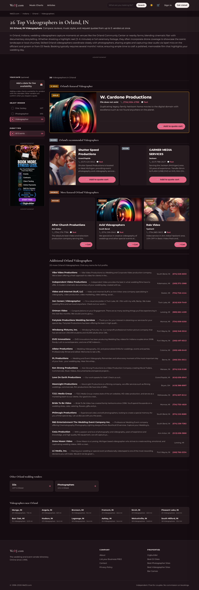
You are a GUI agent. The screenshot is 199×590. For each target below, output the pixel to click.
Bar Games (152, 571)
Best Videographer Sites (158, 567)
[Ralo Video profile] (166, 209)
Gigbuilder (152, 555)
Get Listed (182, 5)
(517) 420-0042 (88, 162)
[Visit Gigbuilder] (27, 175)
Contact (103, 563)
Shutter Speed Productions (88, 152)
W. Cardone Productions (126, 97)
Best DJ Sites (153, 559)
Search (141, 5)
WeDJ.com (14, 14)
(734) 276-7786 (61, 232)
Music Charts (36, 5)
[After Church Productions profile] (72, 209)
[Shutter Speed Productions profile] (63, 165)
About (102, 555)
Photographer (22, 113)
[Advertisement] (99, 65)
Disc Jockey (20, 108)
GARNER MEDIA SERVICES (160, 152)
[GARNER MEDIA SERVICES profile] (133, 165)
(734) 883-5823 (156, 232)
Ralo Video (153, 224)
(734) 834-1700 (131, 102)
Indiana (26, 14)
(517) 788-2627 (159, 162)
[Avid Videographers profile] (119, 209)
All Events (20, 133)
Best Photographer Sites (158, 563)
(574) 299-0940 (109, 232)
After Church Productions (68, 224)
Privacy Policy (106, 567)
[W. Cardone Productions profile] (73, 112)
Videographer (21, 119)
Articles (51, 5)
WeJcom (17, 5)
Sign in (168, 5)
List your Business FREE (111, 559)
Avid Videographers (112, 224)
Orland (35, 14)
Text (144, 102)
